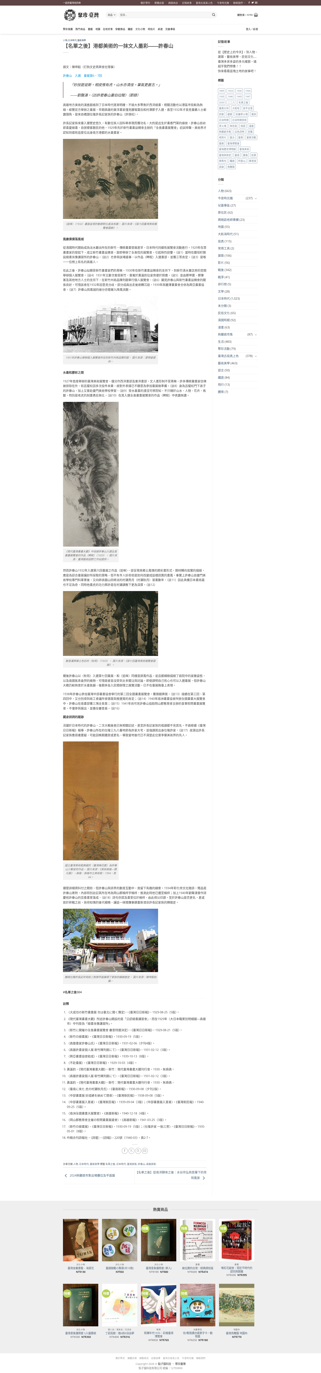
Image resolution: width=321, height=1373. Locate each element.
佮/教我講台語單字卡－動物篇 (198, 1334)
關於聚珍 (145, 2)
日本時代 (72, 40)
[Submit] (213, 15)
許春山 (141, 1164)
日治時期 (224, 120)
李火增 (222, 126)
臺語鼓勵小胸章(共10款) (120, 1268)
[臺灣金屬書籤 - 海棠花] (80, 1240)
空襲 (250, 131)
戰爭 (221, 277)
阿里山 (241, 160)
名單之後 (110, 1164)
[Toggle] (256, 198)
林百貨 (233, 126)
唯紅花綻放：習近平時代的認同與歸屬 (236, 1269)
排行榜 (222, 284)
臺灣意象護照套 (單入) (158, 1268)
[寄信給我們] (256, 2)
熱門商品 (80, 29)
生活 (221, 342)
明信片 (151, 29)
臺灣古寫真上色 (204, 2)
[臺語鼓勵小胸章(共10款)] (119, 1240)
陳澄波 (252, 160)
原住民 (222, 212)
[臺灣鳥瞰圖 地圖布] (236, 1305)
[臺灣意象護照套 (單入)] (158, 1240)
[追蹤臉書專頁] (249, 2)
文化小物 (140, 29)
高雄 (221, 166)
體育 (221, 392)
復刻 (253, 114)
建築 (229, 114)
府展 (221, 114)
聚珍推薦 (68, 29)
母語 (243, 126)
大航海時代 (225, 234)
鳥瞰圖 (231, 166)
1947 (247, 96)
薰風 (245, 155)
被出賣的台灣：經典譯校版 (197, 1268)
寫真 (221, 241)
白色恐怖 (239, 131)
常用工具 (224, 248)
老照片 (222, 137)
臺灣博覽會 (233, 143)
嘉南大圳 (224, 108)
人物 (65, 40)
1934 (247, 90)
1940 (230, 96)
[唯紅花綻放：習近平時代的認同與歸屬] (236, 1240)
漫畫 (251, 126)
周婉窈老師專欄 (228, 220)
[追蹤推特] (253, 2)
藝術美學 (81, 40)
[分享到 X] (131, 1151)
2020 (221, 102)
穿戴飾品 (120, 29)
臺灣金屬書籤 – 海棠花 (81, 1268)
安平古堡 (248, 108)
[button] (247, 15)
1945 (239, 96)
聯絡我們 (238, 2)
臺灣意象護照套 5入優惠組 (80, 1333)
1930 (239, 90)
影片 (221, 263)
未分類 (222, 306)
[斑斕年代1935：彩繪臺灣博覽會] (158, 1305)
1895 (221, 90)
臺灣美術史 (225, 155)
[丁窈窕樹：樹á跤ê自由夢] (119, 1305)
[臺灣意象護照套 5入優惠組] (80, 1305)
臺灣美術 (132, 1164)
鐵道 (130, 29)
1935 (221, 96)
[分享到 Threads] (138, 1151)
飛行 (221, 385)
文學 (221, 291)
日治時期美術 (239, 120)
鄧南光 (222, 160)
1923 (230, 90)
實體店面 (159, 2)
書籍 (90, 29)
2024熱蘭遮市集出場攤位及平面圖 (92, 1176)
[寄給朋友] (145, 1151)
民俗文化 (224, 313)
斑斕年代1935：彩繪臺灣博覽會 (158, 1334)
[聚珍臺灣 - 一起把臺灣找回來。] (81, 15)
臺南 (240, 137)
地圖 (97, 29)
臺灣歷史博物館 (227, 149)
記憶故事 (187, 2)
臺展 (221, 143)
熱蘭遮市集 (225, 131)
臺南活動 (251, 137)
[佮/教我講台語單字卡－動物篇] (197, 1305)
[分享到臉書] (125, 1151)
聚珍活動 (224, 349)
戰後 (221, 270)
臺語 (237, 155)
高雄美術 (151, 1164)
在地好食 (108, 29)
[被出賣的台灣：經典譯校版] (197, 1240)
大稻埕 (235, 108)
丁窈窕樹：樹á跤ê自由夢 (119, 1333)
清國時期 (224, 320)
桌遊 (160, 29)
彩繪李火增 (242, 114)
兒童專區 (170, 29)
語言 (221, 370)
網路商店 (173, 2)
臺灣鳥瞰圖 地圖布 (236, 1333)
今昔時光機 (223, 2)
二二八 (231, 102)
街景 (253, 155)
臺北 (232, 137)
